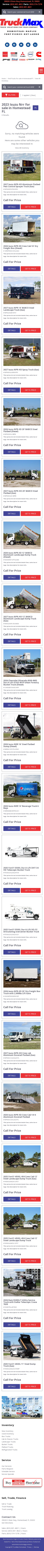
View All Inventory (22, 148)
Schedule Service (8, 1471)
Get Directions (7, 1523)
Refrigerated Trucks (9, 1450)
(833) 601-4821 (13, 1528)
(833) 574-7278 (13, 1533)
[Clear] (33, 95)
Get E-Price (30, 207)
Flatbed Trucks (7, 1447)
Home (4, 79)
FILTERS (11, 95)
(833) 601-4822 (14, 1531)
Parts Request (7, 1469)
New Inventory (7, 1431)
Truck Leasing (7, 1509)
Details (11, 207)
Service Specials (8, 1474)
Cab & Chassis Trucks (10, 1439)
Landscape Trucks (9, 1442)
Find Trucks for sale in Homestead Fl (20, 79)
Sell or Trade (7, 1504)
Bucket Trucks (7, 1444)
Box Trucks (6, 1436)
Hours (23, 1528)
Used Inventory (8, 1434)
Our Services (7, 1466)
